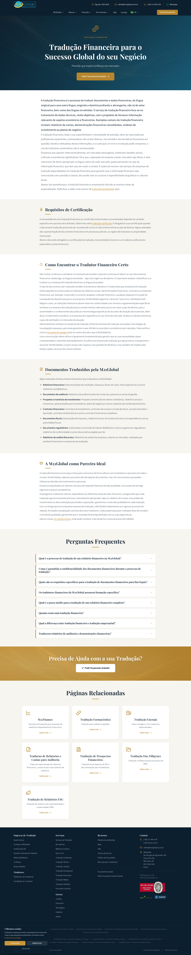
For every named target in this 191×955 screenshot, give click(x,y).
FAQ (114, 12)
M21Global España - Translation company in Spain (109, 939)
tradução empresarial (103, 189)
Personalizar (26, 948)
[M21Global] (25, 4)
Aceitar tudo (15, 943)
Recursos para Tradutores (107, 862)
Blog (99, 844)
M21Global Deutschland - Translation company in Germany (60, 942)
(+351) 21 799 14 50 (154, 4)
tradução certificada (102, 223)
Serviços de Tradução (64, 840)
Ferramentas (101, 12)
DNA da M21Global (21, 858)
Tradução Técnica (62, 862)
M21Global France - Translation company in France (145, 939)
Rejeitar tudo (37, 943)
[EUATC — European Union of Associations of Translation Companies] (160, 897)
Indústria (59, 912)
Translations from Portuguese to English (89, 929)
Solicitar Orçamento (167, 12)
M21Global (57, 12)
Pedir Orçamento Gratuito (94, 76)
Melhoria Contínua (62, 849)
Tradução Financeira (63, 875)
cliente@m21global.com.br (128, 4)
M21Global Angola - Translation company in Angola (98, 942)
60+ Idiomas (60, 844)
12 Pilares (17, 862)
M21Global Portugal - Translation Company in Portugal (71, 939)
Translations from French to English (62, 929)
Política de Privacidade (13, 938)
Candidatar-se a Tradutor (23, 881)
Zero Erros (60, 853)
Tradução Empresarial (64, 871)
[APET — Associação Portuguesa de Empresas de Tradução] (146, 897)
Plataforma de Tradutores (23, 877)
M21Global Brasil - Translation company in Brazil (134, 942)
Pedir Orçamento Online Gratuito (110, 876)
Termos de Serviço (105, 853)
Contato (124, 12)
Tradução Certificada (64, 858)
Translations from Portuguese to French (95, 932)
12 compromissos (62, 519)
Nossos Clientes (19, 866)
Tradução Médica (62, 879)
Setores (71, 12)
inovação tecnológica (57, 332)
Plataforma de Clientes (106, 840)
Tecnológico (60, 908)
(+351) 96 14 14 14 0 (150, 843)
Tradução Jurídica (62, 866)
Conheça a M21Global (22, 844)
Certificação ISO (20, 849)
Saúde (58, 916)
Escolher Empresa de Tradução (25, 853)
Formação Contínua (63, 888)
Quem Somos (19, 840)
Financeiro (60, 903)
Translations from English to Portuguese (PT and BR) (121, 929)
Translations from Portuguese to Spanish (153, 929)
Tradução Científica (63, 884)
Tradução (85, 12)
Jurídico (59, 899)
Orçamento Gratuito (105, 872)
